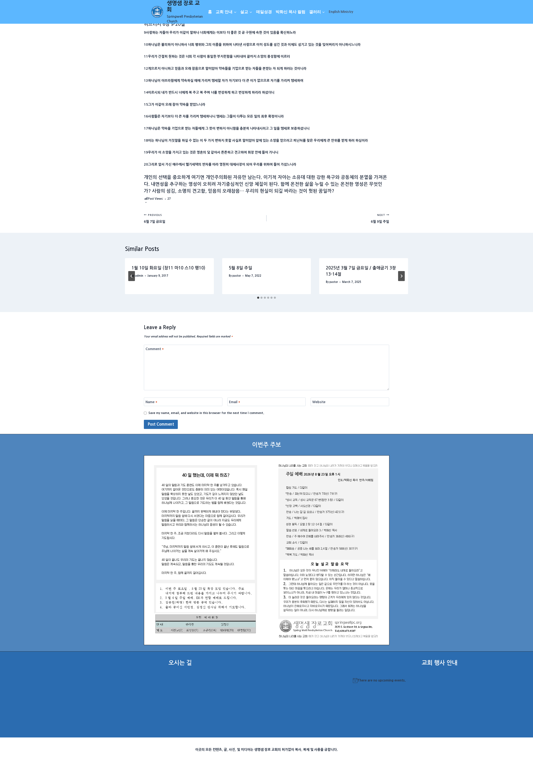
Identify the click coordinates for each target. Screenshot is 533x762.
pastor (236, 275)
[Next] (401, 276)
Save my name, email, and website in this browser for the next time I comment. (206, 412)
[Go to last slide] (131, 276)
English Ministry (341, 11)
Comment (155, 349)
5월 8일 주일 (240, 268)
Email (234, 402)
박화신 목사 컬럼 (290, 12)
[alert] (439, 680)
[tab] (258, 298)
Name (151, 402)
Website (318, 402)
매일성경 (264, 12)
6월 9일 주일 (380, 218)
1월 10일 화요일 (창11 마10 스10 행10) (168, 268)
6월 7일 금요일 (154, 218)
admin (139, 275)
